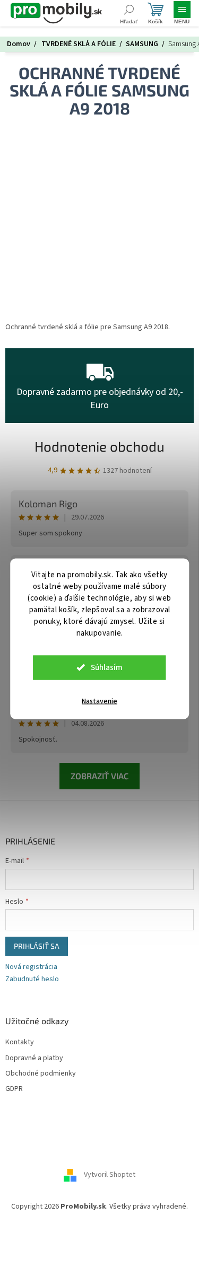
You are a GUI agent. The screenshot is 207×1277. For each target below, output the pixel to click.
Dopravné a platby (34, 1058)
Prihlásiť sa (36, 945)
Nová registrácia (31, 967)
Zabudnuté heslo (32, 979)
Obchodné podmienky (40, 1074)
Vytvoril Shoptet (109, 1174)
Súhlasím (107, 667)
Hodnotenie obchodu (99, 446)
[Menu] (182, 13)
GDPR (14, 1089)
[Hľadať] (129, 13)
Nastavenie (99, 700)
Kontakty (19, 1042)
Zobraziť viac (99, 776)
